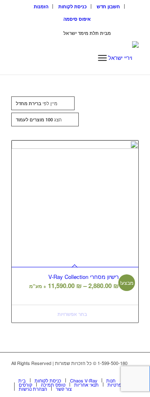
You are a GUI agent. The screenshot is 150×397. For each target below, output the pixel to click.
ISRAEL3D (51, 33)
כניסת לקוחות (72, 6)
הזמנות (41, 6)
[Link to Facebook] (120, 371)
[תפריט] (102, 58)
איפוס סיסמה (77, 19)
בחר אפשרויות (73, 314)
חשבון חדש (108, 6)
